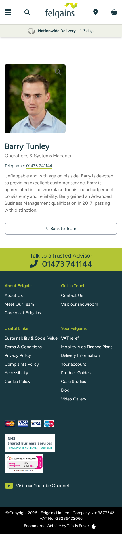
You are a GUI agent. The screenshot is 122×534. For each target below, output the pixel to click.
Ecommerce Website (42, 525)
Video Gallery (73, 398)
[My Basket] (114, 12)
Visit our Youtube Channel (42, 485)
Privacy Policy (18, 355)
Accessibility (16, 372)
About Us (14, 295)
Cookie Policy (17, 381)
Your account (73, 364)
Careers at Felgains (23, 312)
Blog (65, 390)
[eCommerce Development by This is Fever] (93, 526)
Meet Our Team (19, 304)
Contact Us (72, 295)
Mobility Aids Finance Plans (86, 346)
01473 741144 (39, 165)
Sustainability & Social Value (31, 338)
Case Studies (73, 381)
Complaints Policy (22, 364)
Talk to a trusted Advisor (61, 260)
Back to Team (63, 228)
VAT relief (70, 338)
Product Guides (76, 372)
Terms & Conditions (23, 346)
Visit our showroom (79, 304)
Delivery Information (80, 355)
